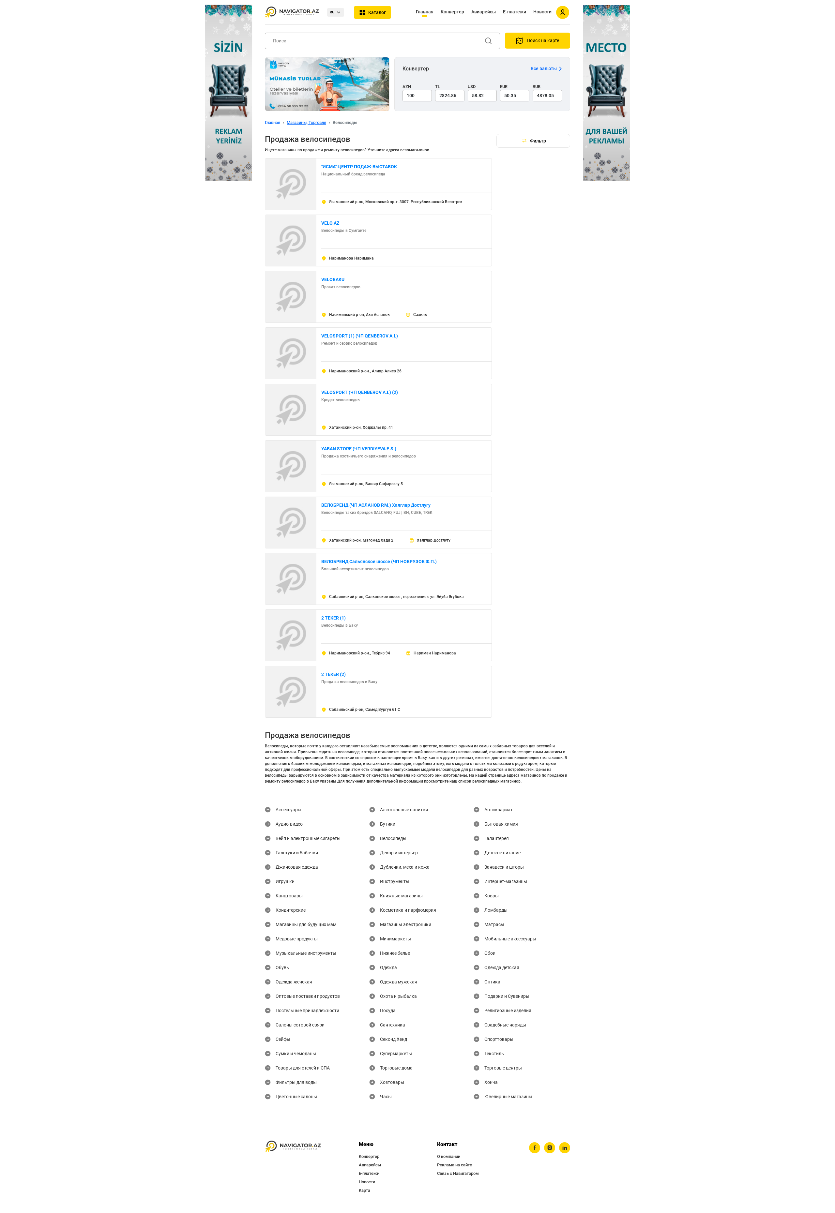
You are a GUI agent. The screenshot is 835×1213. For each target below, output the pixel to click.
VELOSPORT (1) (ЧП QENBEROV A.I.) (359, 335)
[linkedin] (564, 1147)
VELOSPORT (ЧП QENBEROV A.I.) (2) (359, 392)
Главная (424, 11)
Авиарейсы (483, 11)
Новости (542, 11)
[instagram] (549, 1147)
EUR (504, 86)
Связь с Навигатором (458, 1173)
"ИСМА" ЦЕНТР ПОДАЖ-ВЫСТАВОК (359, 166)
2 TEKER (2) (333, 674)
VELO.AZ (330, 223)
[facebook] (534, 1147)
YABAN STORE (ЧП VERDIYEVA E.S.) (358, 448)
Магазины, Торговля (306, 122)
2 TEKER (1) (333, 618)
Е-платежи (514, 11)
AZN (406, 86)
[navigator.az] (293, 1147)
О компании (448, 1156)
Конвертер (452, 11)
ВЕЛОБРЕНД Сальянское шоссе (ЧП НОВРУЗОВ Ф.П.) (379, 561)
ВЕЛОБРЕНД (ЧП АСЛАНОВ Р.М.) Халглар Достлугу (376, 505)
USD (472, 86)
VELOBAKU (332, 279)
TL (437, 86)
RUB (536, 86)
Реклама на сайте (454, 1164)
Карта (364, 1190)
